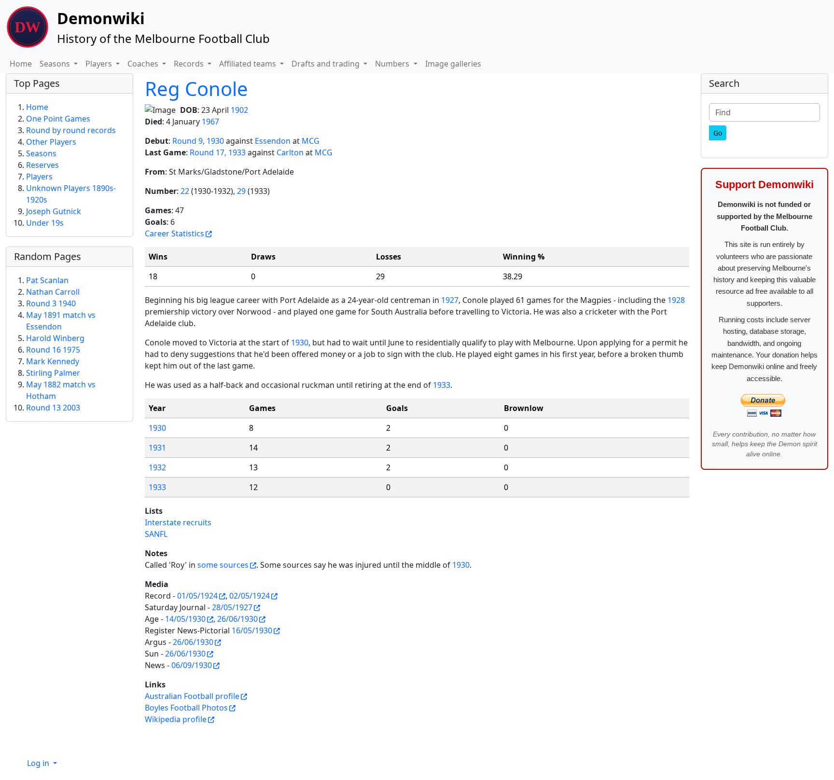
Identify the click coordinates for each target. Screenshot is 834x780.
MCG (311, 141)
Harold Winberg (55, 338)
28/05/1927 (232, 607)
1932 (157, 467)
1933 (441, 385)
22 (185, 191)
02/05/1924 (249, 595)
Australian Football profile (192, 696)
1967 (210, 121)
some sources (223, 565)
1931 (157, 447)
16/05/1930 (252, 630)
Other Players (51, 142)
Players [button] (99, 63)
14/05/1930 (185, 619)
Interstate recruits (178, 522)
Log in (39, 763)
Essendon (273, 141)
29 (241, 191)
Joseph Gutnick (53, 211)
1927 (450, 300)
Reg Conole (196, 88)
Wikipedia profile (176, 719)
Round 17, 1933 (218, 152)
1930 (299, 342)
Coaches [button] (143, 63)
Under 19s (45, 223)
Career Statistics (174, 233)
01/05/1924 (197, 595)
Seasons (41, 153)
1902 (239, 110)
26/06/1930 (237, 619)
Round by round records (71, 130)
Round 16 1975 (53, 349)
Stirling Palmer (53, 373)
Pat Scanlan (47, 280)
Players (39, 176)
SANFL (156, 534)
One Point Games (58, 118)
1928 (676, 300)
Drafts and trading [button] (326, 63)
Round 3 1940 (51, 303)
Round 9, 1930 (198, 141)
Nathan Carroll (53, 292)
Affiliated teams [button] (248, 63)
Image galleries (453, 63)
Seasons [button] (56, 63)
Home (21, 63)
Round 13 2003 (53, 407)
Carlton (290, 152)
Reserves (42, 165)
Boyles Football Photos (186, 707)
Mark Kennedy (52, 361)
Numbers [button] (393, 63)
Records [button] (190, 63)
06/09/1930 (191, 665)
